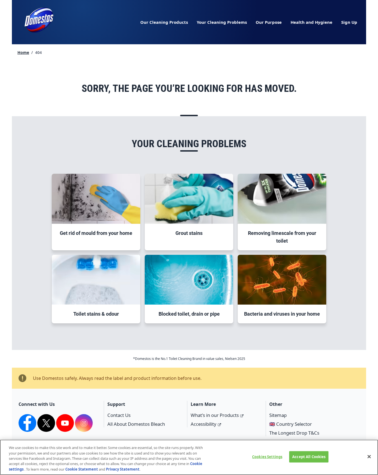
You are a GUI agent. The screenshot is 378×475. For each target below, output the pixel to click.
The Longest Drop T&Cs (294, 433)
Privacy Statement (122, 469)
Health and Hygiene (311, 22)
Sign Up (349, 22)
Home (23, 52)
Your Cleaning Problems (222, 22)
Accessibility (203, 424)
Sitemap (278, 415)
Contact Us (119, 415)
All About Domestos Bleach (136, 424)
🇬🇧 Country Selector (290, 424)
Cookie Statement (81, 469)
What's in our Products (215, 415)
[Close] (369, 457)
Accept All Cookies (308, 456)
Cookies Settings (267, 456)
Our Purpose (269, 22)
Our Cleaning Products (164, 22)
